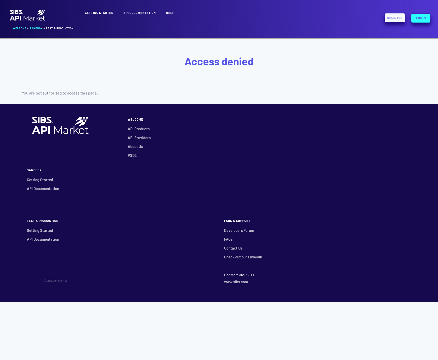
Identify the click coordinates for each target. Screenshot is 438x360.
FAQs (228, 239)
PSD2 (132, 155)
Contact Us (233, 248)
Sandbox (36, 28)
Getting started (99, 12)
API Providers (139, 137)
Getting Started (40, 179)
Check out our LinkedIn (243, 257)
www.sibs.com (236, 281)
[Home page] (27, 19)
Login (421, 17)
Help (170, 12)
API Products (139, 128)
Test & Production (60, 28)
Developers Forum (239, 230)
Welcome (19, 28)
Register (395, 18)
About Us (135, 146)
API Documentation (139, 12)
